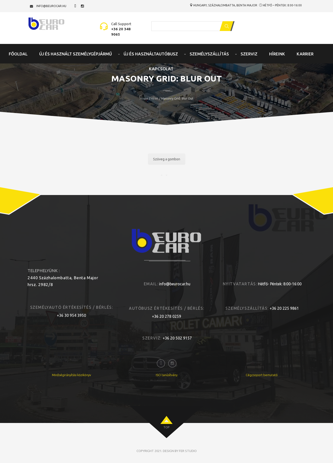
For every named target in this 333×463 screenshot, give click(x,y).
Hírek (154, 98)
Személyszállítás (209, 53)
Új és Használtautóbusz (151, 53)
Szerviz (249, 53)
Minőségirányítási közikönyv (71, 375)
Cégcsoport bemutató (262, 375)
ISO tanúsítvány (166, 375)
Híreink (277, 53)
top (166, 427)
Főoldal (18, 53)
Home (144, 98)
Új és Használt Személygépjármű (75, 53)
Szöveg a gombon (166, 159)
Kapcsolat (161, 68)
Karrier (305, 53)
